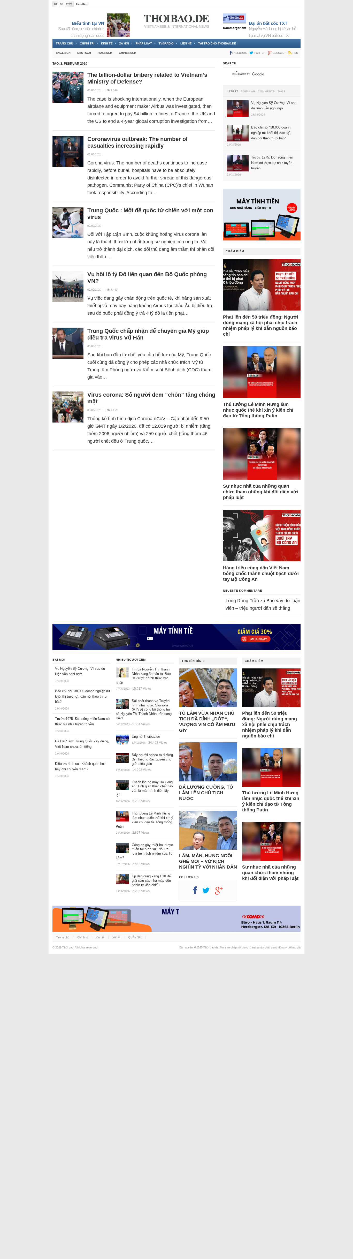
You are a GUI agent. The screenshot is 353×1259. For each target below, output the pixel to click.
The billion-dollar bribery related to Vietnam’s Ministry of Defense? (147, 78)
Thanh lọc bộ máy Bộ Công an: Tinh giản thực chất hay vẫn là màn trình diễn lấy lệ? (144, 788)
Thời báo (67, 947)
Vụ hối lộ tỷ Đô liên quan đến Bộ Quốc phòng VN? (147, 277)
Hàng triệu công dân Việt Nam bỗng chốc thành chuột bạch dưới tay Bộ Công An (261, 573)
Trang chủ (64, 43)
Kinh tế (106, 43)
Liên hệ (185, 43)
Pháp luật (144, 43)
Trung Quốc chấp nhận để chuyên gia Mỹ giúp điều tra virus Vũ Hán (148, 334)
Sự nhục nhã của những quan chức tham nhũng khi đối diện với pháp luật (260, 492)
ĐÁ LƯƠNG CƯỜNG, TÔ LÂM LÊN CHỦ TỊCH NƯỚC (206, 793)
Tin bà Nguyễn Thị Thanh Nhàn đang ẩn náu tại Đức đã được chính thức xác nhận (143, 675)
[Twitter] (208, 892)
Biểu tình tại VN (88, 23)
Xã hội (124, 43)
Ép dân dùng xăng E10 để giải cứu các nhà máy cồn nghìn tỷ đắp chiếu (151, 880)
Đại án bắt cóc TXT (268, 23)
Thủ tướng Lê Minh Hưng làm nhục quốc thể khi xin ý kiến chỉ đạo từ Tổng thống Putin (258, 410)
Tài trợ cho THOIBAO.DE (217, 43)
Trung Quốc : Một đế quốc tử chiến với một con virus (150, 213)
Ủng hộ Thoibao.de (146, 736)
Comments (266, 91)
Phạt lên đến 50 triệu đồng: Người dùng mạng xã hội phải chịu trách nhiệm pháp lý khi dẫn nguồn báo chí (260, 325)
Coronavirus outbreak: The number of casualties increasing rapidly (137, 142)
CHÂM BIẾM (235, 251)
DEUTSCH (84, 52)
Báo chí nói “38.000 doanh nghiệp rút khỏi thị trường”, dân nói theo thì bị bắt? (82, 696)
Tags (282, 91)
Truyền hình (193, 660)
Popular (248, 91)
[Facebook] (197, 892)
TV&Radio (166, 43)
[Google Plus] (221, 892)
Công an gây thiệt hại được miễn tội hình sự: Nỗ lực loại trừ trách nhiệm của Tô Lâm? (144, 851)
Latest (232, 91)
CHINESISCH (127, 52)
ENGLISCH (63, 52)
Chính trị (87, 43)
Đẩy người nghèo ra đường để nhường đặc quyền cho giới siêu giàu (152, 759)
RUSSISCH (105, 52)
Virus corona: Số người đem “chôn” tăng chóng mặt (151, 398)
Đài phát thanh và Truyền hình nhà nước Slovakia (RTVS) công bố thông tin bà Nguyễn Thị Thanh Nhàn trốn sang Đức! (144, 709)
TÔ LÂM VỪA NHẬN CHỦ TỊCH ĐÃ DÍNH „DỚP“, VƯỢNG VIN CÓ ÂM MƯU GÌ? (207, 722)
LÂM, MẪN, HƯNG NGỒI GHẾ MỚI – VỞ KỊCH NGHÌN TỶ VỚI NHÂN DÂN (208, 861)
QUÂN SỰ (134, 937)
